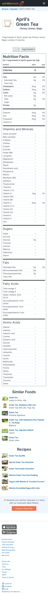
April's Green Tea (27, 21)
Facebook (8, 583)
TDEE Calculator (7, 545)
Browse (5, 9)
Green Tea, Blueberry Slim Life (22, 405)
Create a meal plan (24, 508)
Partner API (6, 561)
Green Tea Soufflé (17, 456)
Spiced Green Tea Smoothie (21, 462)
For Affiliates (6, 569)
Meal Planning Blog (8, 550)
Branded (14, 9)
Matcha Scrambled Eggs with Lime (24, 488)
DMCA (4, 575)
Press (4, 567)
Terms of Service (8, 577)
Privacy (4, 572)
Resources (5, 555)
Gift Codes (6, 553)
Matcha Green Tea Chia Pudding (23, 475)
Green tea (13, 397)
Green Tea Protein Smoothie (21, 468)
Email (6, 589)
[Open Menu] (44, 3)
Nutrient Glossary (8, 547)
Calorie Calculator (8, 542)
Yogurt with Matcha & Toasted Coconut (26, 481)
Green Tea (13, 412)
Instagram (8, 586)
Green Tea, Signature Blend (21, 430)
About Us (5, 564)
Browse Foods (7, 539)
